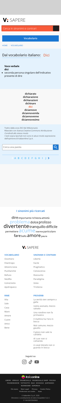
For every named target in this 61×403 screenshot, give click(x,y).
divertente (16, 226)
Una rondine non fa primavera (43, 313)
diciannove (30, 110)
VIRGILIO (15, 380)
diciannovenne (30, 116)
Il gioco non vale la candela (42, 333)
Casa (6, 307)
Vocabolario (17, 45)
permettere (11, 231)
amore (34, 235)
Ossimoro (9, 258)
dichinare (30, 103)
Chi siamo (14, 389)
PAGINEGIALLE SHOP (40, 380)
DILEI (33, 383)
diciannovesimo (30, 119)
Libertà (36, 258)
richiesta (36, 218)
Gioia (35, 283)
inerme (39, 231)
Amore (7, 315)
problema (20, 222)
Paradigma (38, 279)
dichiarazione (30, 97)
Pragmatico (39, 267)
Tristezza (37, 287)
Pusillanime (10, 271)
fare (17, 235)
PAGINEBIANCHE (13, 383)
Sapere (17, 20)
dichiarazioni (30, 100)
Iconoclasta (10, 283)
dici (30, 106)
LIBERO (8, 380)
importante (25, 218)
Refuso (7, 275)
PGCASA (52, 380)
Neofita (8, 279)
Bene (6, 327)
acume (27, 230)
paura (44, 236)
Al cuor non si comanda (40, 339)
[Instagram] (24, 362)
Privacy (34, 389)
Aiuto (40, 391)
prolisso (45, 222)
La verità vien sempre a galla (45, 300)
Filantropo (9, 263)
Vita (6, 299)
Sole (6, 303)
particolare (49, 231)
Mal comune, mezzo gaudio (43, 326)
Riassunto (38, 275)
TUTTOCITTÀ (25, 383)
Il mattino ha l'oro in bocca (43, 320)
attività (45, 218)
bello (24, 236)
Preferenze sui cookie (27, 391)
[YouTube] (37, 362)
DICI (21, 128)
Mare (7, 311)
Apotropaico (10, 287)
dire (15, 217)
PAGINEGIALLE (25, 380)
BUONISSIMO (26, 385)
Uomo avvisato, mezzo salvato (44, 307)
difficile (51, 226)
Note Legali (25, 389)
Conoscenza (39, 271)
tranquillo (37, 226)
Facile (36, 263)
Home (5, 45)
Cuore (7, 319)
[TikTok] (30, 362)
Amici (7, 323)
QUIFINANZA (49, 383)
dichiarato (30, 93)
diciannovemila (30, 113)
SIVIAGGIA (40, 383)
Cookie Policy (45, 389)
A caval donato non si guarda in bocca (44, 346)
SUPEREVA (36, 385)
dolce (34, 222)
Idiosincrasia (10, 267)
